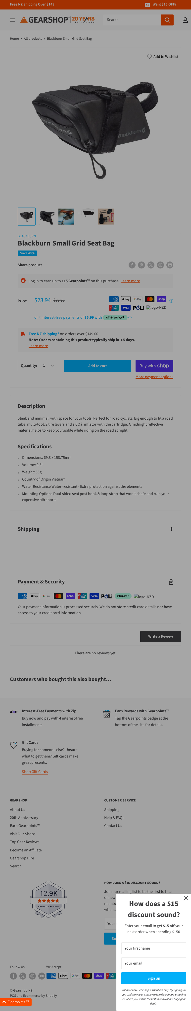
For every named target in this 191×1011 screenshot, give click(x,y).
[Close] (186, 898)
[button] (16, 1002)
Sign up (153, 978)
